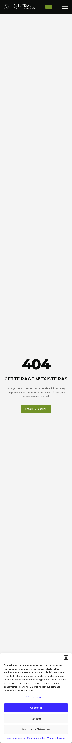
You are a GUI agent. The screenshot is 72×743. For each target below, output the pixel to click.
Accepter (36, 707)
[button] (66, 658)
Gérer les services (35, 697)
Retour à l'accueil (36, 409)
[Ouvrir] (65, 6)
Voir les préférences (36, 729)
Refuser (36, 718)
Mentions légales (16, 738)
